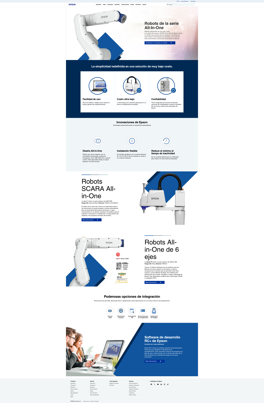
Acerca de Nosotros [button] (184, 1)
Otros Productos (93, 392)
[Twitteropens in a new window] (154, 384)
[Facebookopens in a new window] (151, 384)
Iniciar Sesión (193, 1)
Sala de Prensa (132, 391)
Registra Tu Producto (114, 383)
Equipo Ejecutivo (132, 387)
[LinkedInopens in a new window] (161, 384)
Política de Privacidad (94, 401)
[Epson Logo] (72, 4)
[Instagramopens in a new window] (164, 384)
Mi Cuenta (112, 385)
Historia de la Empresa (134, 385)
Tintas (72, 394)
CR (178, 1)
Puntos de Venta (74, 389)
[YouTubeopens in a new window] (158, 384)
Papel (72, 396)
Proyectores (73, 385)
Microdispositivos (74, 392)
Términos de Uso (86, 401)
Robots (72, 391)
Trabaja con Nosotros (133, 389)
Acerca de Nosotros (133, 383)
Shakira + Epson (132, 394)
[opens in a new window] (168, 384)
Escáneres (73, 387)
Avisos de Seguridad (94, 394)
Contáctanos (132, 392)
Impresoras (73, 383)
